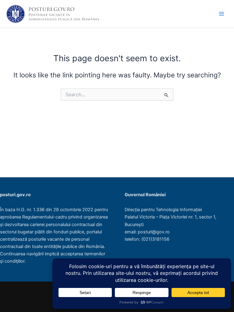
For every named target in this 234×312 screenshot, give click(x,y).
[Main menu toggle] (221, 13)
